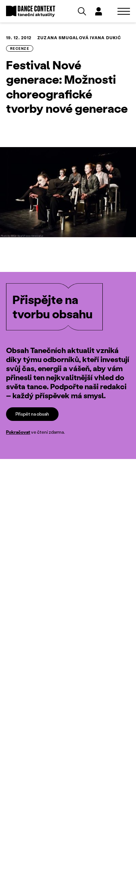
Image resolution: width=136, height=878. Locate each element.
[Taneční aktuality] (30, 11)
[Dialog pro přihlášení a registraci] (98, 11)
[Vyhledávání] (82, 11)
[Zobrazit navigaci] (123, 11)
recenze (19, 48)
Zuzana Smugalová (63, 37)
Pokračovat (18, 432)
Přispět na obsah (32, 414)
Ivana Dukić (105, 37)
